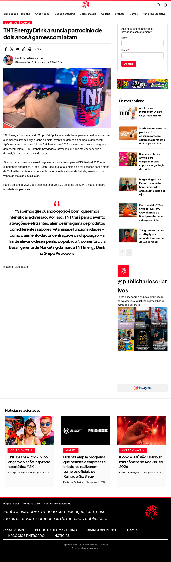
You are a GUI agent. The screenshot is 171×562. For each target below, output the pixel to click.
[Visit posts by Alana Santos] (8, 60)
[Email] (17, 49)
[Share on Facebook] (5, 49)
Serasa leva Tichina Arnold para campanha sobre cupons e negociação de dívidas (152, 161)
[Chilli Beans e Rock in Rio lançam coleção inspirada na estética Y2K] (29, 430)
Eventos (11, 22)
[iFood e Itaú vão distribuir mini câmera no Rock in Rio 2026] (141, 430)
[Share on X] (11, 49)
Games (26, 22)
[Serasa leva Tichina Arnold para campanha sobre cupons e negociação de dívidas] (128, 159)
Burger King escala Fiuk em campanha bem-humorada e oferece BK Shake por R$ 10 (152, 187)
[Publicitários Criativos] (85, 5)
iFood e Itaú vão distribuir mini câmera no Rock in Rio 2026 (141, 462)
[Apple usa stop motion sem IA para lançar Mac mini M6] (128, 113)
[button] (6, 5)
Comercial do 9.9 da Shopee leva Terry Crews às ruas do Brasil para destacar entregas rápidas (151, 212)
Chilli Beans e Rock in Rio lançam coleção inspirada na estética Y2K (29, 462)
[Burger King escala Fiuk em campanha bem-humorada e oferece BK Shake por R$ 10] (128, 184)
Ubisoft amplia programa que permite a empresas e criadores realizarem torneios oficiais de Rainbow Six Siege (84, 466)
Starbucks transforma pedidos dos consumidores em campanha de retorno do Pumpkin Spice (152, 136)
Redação (22, 472)
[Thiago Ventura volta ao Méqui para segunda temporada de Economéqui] (128, 235)
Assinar (128, 63)
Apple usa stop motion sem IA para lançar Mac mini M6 (150, 111)
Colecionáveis (21, 450)
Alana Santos (35, 58)
